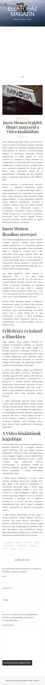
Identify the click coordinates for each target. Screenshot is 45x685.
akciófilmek (8, 542)
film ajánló (27, 542)
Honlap (5, 600)
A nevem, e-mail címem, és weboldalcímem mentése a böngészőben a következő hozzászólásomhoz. (20, 617)
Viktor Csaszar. (34, 680)
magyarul (33, 546)
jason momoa (8, 546)
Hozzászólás (7, 625)
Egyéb (19, 119)
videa (21, 549)
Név (4, 576)
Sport (26, 119)
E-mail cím (7, 588)
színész (13, 549)
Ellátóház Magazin (22, 11)
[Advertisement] (22, 50)
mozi (5, 549)
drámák (18, 542)
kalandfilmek (21, 546)
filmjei (37, 542)
